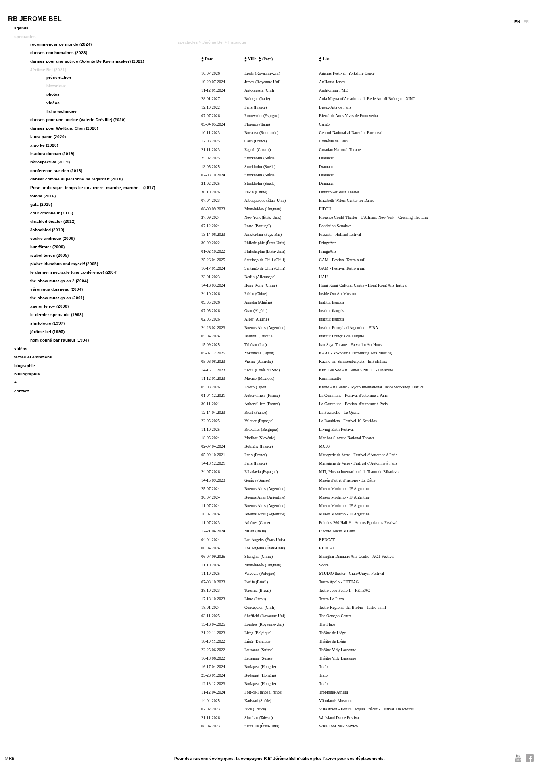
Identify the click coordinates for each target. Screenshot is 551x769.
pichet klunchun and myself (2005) (64, 264)
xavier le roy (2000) (49, 306)
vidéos (53, 103)
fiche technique (61, 111)
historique (56, 86)
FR (526, 21)
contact (21, 391)
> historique (235, 42)
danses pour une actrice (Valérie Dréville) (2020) (77, 119)
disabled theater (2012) (52, 221)
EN (517, 21)
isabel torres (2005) (49, 255)
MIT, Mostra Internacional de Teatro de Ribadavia (359, 471)
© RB (10, 758)
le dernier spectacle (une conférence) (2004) (73, 272)
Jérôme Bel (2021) (48, 69)
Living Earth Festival (336, 429)
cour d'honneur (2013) (51, 213)
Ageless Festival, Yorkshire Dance (346, 73)
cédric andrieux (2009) (52, 238)
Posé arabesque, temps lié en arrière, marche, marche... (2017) (92, 187)
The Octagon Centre (335, 616)
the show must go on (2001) (57, 297)
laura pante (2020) (48, 136)
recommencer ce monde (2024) (61, 44)
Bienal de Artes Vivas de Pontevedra (348, 115)
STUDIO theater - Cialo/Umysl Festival (351, 573)
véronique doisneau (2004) (56, 289)
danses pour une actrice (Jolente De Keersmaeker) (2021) (87, 61)
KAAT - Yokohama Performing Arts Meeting (355, 353)
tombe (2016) (43, 196)
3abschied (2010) (47, 230)
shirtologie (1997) (47, 323)
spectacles (25, 36)
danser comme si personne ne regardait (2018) (76, 179)
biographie (24, 365)
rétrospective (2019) (50, 162)
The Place (327, 624)
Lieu (326, 59)
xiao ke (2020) (44, 145)
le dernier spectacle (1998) (56, 314)
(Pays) (267, 59)
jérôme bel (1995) (47, 331)
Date (208, 59)
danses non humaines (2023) (58, 52)
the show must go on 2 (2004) (59, 281)
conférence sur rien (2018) (56, 170)
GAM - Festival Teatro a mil (342, 260)
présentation (58, 77)
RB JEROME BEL (35, 18)
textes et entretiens (33, 357)
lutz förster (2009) (47, 247)
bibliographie (27, 374)
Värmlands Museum (335, 700)
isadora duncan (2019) (52, 153)
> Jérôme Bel (212, 42)
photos (53, 94)
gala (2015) (41, 204)
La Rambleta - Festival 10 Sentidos (348, 421)
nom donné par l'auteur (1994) (59, 340)
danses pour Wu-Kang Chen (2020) (64, 128)
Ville (251, 59)
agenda (21, 28)
